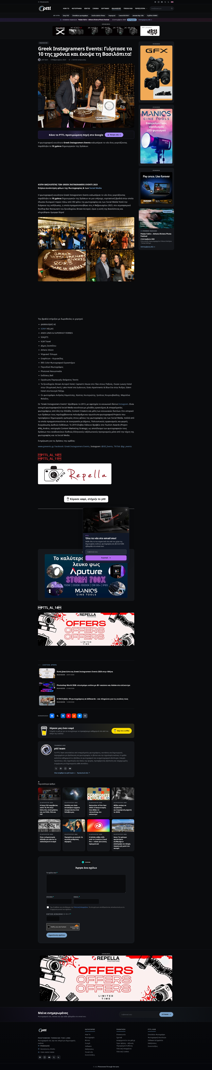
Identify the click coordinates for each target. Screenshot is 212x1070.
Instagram (123, 404)
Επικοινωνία (44, 1046)
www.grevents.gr (45, 446)
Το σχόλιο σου (51, 873)
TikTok (117, 446)
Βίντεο (87, 8)
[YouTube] (161, 2)
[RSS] (168, 2)
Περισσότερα (140, 8)
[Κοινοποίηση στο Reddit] (74, 716)
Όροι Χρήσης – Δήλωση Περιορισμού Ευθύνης (124, 1044)
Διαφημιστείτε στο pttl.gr (125, 1040)
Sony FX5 (66, 16)
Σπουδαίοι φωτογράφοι (80, 16)
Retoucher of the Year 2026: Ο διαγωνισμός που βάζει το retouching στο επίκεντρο (98, 809)
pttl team (45, 60)
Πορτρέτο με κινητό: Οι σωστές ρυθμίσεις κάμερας (73, 839)
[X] (165, 2)
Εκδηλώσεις (116, 8)
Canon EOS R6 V (124, 16)
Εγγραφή (165, 1014)
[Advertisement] (86, 165)
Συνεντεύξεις (90, 1055)
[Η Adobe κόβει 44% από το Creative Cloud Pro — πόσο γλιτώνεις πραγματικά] (98, 825)
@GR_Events (107, 446)
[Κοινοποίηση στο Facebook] (52, 716)
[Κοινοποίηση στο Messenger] (79, 716)
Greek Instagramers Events (77, 446)
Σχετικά (119, 1037)
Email (77, 897)
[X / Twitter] (56, 768)
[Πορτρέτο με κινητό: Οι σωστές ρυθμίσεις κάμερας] (74, 825)
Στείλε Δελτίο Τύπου (98, 16)
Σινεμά (96, 8)
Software (105, 8)
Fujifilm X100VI (152, 16)
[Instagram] (158, 2)
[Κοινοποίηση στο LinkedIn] (63, 716)
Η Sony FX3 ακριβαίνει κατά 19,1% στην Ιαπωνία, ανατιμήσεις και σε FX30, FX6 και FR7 (49, 809)
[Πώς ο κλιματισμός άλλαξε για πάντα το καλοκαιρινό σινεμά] (49, 825)
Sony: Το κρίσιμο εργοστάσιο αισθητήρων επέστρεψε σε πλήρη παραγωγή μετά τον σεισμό (122, 842)
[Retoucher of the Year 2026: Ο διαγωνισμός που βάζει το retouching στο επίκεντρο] (98, 794)
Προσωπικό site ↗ (83, 773)
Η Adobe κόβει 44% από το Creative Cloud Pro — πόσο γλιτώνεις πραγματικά (98, 840)
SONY (43, 328)
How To (66, 8)
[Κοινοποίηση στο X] (57, 716)
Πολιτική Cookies (122, 1052)
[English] (172, 2)
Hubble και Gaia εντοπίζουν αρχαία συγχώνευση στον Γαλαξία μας (72, 808)
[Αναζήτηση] (171, 8)
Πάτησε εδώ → (115, 135)
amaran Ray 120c (138, 16)
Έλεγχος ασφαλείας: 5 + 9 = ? (58, 914)
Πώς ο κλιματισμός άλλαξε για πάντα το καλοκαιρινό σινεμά (48, 839)
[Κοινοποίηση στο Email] (85, 716)
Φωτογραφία (77, 8)
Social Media (95, 188)
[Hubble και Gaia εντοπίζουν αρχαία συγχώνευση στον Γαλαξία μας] (74, 794)
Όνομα (50, 897)
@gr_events (126, 446)
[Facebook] (155, 2)
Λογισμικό (112, 16)
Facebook (58, 446)
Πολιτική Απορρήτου (81, 907)
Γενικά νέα (128, 8)
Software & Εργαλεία (155, 1040)
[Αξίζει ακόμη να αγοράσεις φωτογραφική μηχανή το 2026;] (123, 794)
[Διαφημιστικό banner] (106, 31)
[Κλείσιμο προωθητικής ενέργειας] (126, 509)
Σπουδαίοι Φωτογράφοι (156, 1034)
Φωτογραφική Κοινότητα (157, 1037)
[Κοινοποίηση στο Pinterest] (68, 716)
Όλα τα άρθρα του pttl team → (64, 773)
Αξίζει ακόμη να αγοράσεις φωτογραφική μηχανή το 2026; (123, 808)
